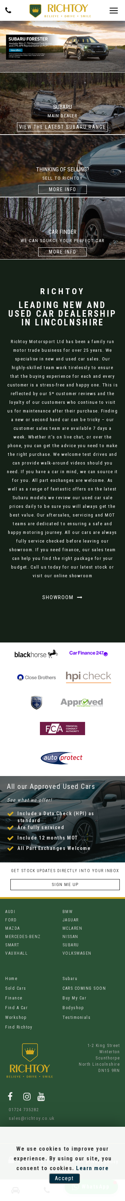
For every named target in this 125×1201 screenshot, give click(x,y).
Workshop (15, 1017)
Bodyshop (73, 1007)
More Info (62, 189)
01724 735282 (24, 1109)
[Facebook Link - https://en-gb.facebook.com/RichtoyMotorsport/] (10, 1096)
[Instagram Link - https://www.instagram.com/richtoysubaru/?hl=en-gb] (27, 1096)
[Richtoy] (60, 10)
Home (11, 978)
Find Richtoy (18, 1027)
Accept (64, 1178)
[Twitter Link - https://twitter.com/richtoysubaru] (18, 1096)
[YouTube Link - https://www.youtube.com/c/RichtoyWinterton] (41, 1096)
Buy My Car (74, 998)
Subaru (69, 978)
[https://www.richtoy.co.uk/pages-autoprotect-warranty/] (62, 763)
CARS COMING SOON (84, 988)
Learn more (92, 1168)
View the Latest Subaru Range (62, 127)
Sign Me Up (65, 884)
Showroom (58, 597)
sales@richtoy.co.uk (32, 1118)
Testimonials (76, 1017)
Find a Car (16, 1007)
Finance (14, 998)
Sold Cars (15, 988)
